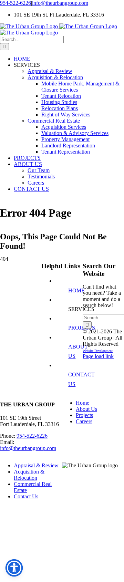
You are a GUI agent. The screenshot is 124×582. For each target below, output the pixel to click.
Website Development (98, 351)
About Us (86, 409)
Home (82, 403)
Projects (84, 415)
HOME (76, 290)
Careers (84, 421)
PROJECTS (81, 328)
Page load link (98, 356)
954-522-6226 (15, 3)
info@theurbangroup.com (60, 3)
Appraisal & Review (36, 465)
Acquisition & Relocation (29, 475)
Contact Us (26, 496)
